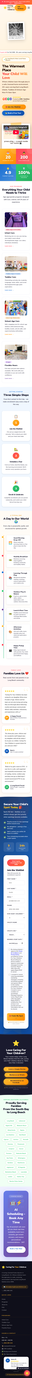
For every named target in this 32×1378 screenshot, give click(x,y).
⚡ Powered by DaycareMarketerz (16, 1374)
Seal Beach (22, 1135)
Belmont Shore (21, 1125)
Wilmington (21, 1158)
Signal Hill (9, 1125)
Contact (4, 1310)
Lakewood (22, 1121)
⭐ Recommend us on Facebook (16, 1082)
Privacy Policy (15, 954)
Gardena (10, 1163)
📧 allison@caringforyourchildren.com (15, 1287)
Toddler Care (6, 1322)
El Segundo (21, 1167)
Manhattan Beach (10, 1172)
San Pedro (10, 1158)
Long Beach (10, 1121)
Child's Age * (12, 931)
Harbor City (20, 1176)
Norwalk (25, 1139)
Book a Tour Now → (16, 1250)
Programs (5, 1302)
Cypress (6, 1139)
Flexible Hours (6, 1328)
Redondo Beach (21, 1153)
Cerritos (15, 1139)
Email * (9, 897)
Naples (22, 1130)
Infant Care (5, 1320)
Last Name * (11, 888)
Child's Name (12, 922)
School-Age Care (7, 1325)
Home (3, 1299)
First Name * (11, 879)
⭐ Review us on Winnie (16, 1075)
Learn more (9, 246)
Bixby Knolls (11, 1130)
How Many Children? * (15, 914)
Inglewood (10, 1167)
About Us (4, 1304)
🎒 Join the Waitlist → (14, 107)
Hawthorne (21, 1163)
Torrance (8, 1153)
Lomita (10, 1176)
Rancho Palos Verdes (16, 1181)
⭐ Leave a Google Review (16, 1069)
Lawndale (24, 1172)
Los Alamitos (10, 1135)
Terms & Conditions (16, 952)
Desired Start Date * (15, 939)
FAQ (3, 1307)
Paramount (21, 1144)
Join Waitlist (20, 8)
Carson (21, 1149)
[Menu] (28, 8)
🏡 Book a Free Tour (13, 113)
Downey (10, 1144)
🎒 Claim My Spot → (16, 1017)
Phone (9, 905)
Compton (11, 1149)
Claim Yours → (18, 3)
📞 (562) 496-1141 (7, 1290)
